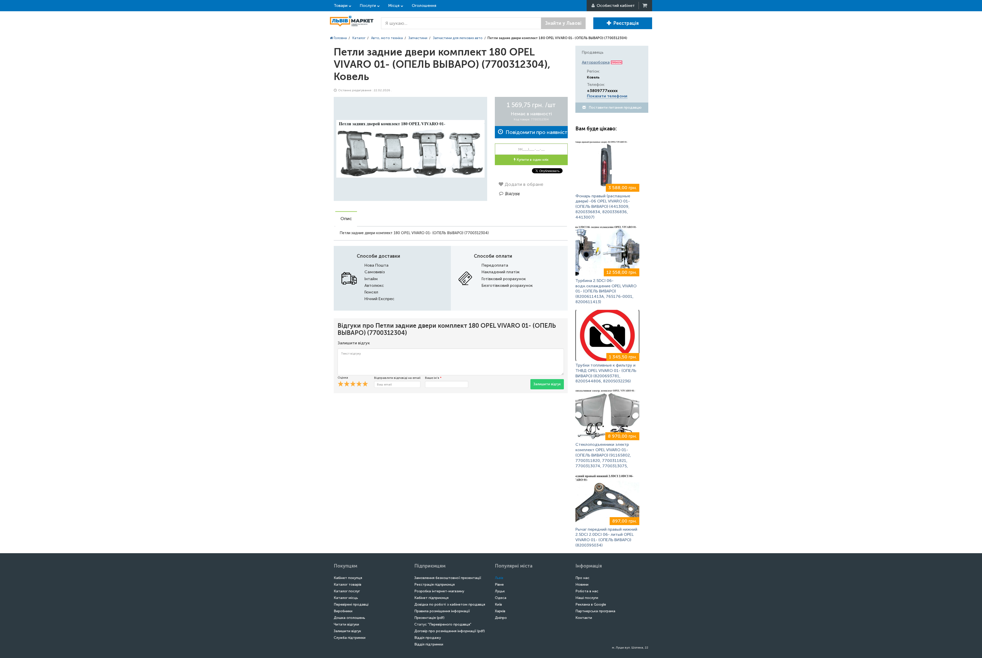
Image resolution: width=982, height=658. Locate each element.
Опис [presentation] (346, 218)
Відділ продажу (427, 638)
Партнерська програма (595, 611)
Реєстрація (626, 23)
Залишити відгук (547, 384)
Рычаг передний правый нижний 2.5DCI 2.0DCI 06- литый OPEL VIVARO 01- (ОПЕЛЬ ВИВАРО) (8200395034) (606, 537)
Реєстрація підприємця (434, 584)
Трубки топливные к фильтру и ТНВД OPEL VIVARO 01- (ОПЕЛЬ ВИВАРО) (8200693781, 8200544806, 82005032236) (605, 373)
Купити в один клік (532, 159)
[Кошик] (645, 5)
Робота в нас (586, 591)
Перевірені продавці (351, 604)
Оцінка (343, 377)
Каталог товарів (347, 584)
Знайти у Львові (563, 23)
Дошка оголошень (349, 618)
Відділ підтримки (428, 644)
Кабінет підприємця (431, 598)
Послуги (368, 5)
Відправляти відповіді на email (397, 378)
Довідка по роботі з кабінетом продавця (449, 604)
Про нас (582, 578)
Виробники (343, 611)
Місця (393, 5)
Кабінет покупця (348, 578)
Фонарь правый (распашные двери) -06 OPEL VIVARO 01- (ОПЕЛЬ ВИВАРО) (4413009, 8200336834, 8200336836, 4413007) (602, 207)
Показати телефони (607, 96)
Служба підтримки (349, 638)
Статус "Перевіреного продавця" (442, 624)
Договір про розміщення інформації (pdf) (449, 631)
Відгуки (512, 193)
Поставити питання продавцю (615, 107)
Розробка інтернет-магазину (439, 591)
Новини (581, 584)
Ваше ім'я (433, 378)
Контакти (583, 618)
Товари (341, 5)
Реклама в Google (590, 604)
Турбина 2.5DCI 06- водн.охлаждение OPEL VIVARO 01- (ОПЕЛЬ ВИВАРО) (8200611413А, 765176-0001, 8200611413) (606, 291)
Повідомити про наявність (535, 132)
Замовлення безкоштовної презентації (447, 578)
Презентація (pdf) (429, 618)
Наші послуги (586, 598)
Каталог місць (346, 598)
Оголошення (424, 5)
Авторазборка (596, 62)
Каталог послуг (347, 591)
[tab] (346, 219)
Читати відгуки (346, 624)
